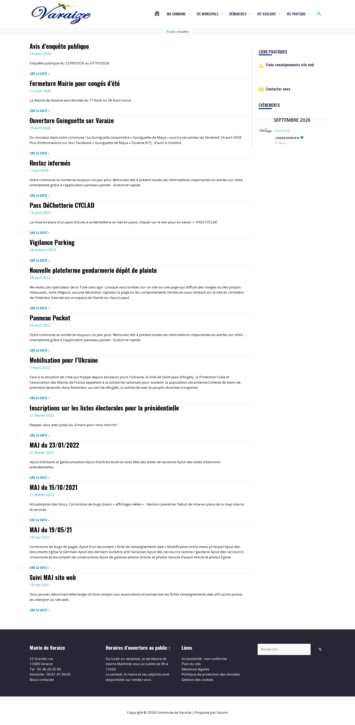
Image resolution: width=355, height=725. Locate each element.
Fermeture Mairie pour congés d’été (75, 83)
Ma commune (176, 13)
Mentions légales (195, 669)
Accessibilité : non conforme (204, 658)
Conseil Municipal (287, 138)
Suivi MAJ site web (53, 577)
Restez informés (50, 162)
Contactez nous (278, 88)
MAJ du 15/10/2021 (53, 487)
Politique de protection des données (211, 674)
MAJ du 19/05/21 (51, 529)
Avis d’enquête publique (59, 46)
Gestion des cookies (197, 679)
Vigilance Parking (52, 242)
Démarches (238, 13)
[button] (319, 14)
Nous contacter (42, 679)
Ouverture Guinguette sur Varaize (72, 120)
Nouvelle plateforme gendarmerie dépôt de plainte (93, 270)
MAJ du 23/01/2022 (54, 444)
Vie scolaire (266, 13)
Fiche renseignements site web (290, 64)
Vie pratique (296, 13)
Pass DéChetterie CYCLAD (62, 205)
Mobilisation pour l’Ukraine (64, 360)
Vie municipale (208, 13)
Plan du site (191, 663)
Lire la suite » (40, 73)
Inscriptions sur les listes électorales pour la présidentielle (104, 407)
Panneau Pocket (50, 317)
